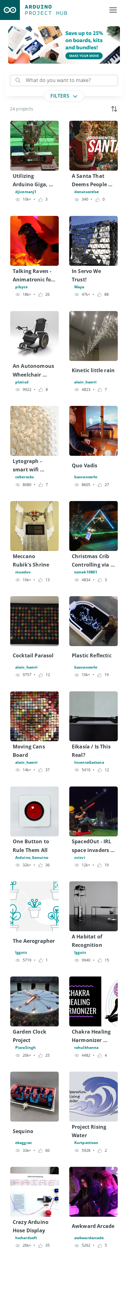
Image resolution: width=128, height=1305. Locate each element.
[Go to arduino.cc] (10, 10)
